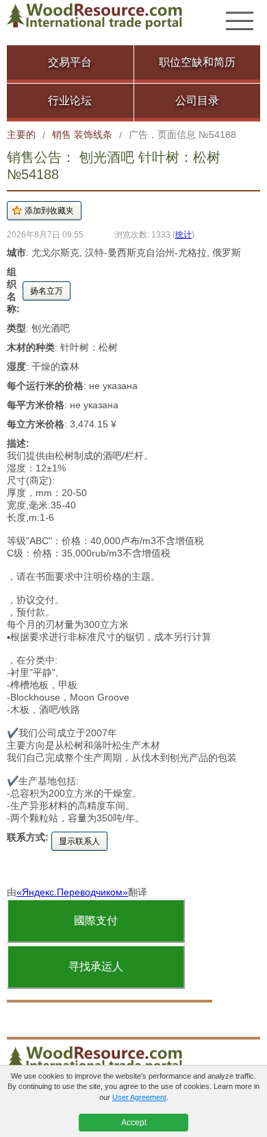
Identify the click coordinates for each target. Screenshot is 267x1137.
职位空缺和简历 (197, 62)
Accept (134, 1122)
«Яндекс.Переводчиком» (72, 892)
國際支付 (96, 920)
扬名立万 (46, 291)
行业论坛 (70, 100)
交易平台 (70, 62)
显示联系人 (79, 841)
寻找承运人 (95, 966)
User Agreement (139, 1097)
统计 (183, 234)
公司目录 (197, 100)
